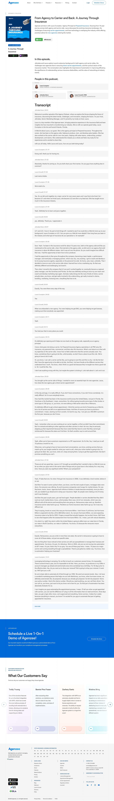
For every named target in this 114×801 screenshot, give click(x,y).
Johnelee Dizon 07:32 (41, 460)
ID (74, 750)
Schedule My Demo (96, 639)
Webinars (36, 785)
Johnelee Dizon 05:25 (41, 376)
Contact (74, 3)
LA (90, 750)
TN (93, 753)
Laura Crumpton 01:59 (42, 207)
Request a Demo (38, 763)
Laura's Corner (37, 787)
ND (50, 753)
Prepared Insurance (82, 26)
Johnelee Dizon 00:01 (41, 110)
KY (87, 750)
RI (84, 753)
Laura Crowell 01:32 (41, 172)
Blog (35, 783)
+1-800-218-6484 (90, 763)
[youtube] (98, 785)
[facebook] (91, 785)
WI (41, 756)
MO (38, 753)
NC (47, 753)
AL (38, 750)
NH (56, 753)
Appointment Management (66, 778)
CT (53, 750)
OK (75, 753)
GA (66, 750)
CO (50, 750)
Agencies (62, 763)
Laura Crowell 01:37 (41, 192)
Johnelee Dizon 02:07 (41, 227)
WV (44, 756)
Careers (36, 776)
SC (87, 753)
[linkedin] (87, 785)
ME (100, 750)
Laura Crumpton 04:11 (42, 317)
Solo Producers (63, 770)
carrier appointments (57, 30)
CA (47, 750)
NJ (59, 753)
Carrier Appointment (65, 780)
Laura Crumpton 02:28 (42, 241)
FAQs (35, 792)
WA (38, 756)
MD (97, 750)
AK (35, 750)
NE (53, 753)
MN (35, 753)
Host (36, 91)
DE (59, 750)
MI (103, 750)
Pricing (67, 3)
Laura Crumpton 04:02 (42, 294)
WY (47, 756)
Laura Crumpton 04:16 (42, 337)
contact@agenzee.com (91, 765)
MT (44, 753)
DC (56, 750)
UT (100, 753)
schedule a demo (99, 3)
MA (94, 750)
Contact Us (36, 765)
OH (72, 753)
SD (90, 753)
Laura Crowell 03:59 (41, 284)
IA (71, 750)
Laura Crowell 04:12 (41, 327)
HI (68, 750)
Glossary (36, 789)
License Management (65, 776)
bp (37, 728)
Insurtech (62, 785)
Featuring (37, 82)
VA (103, 753)
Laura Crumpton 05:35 (42, 389)
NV (66, 753)
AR (41, 750)
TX (96, 753)
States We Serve (38, 772)
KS (84, 750)
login (88, 3)
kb (91, 728)
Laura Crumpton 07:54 (42, 475)
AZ (44, 750)
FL (62, 750)
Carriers (62, 765)
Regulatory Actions (64, 783)
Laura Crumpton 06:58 (42, 437)
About (28, 3)
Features (36, 770)
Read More (37, 606)
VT (34, 756)
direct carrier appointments (72, 65)
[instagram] (95, 785)
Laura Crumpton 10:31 (42, 557)
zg (64, 728)
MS (41, 753)
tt (11, 728)
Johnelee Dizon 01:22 (41, 159)
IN (81, 750)
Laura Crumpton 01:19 (42, 149)
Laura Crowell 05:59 (41, 420)
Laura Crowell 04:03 (41, 304)
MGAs (61, 767)
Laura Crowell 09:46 (41, 532)
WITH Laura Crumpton (14, 45)
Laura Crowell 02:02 (41, 217)
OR (78, 753)
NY (69, 753)
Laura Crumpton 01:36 (42, 182)
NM (63, 753)
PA (81, 753)
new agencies (52, 33)
